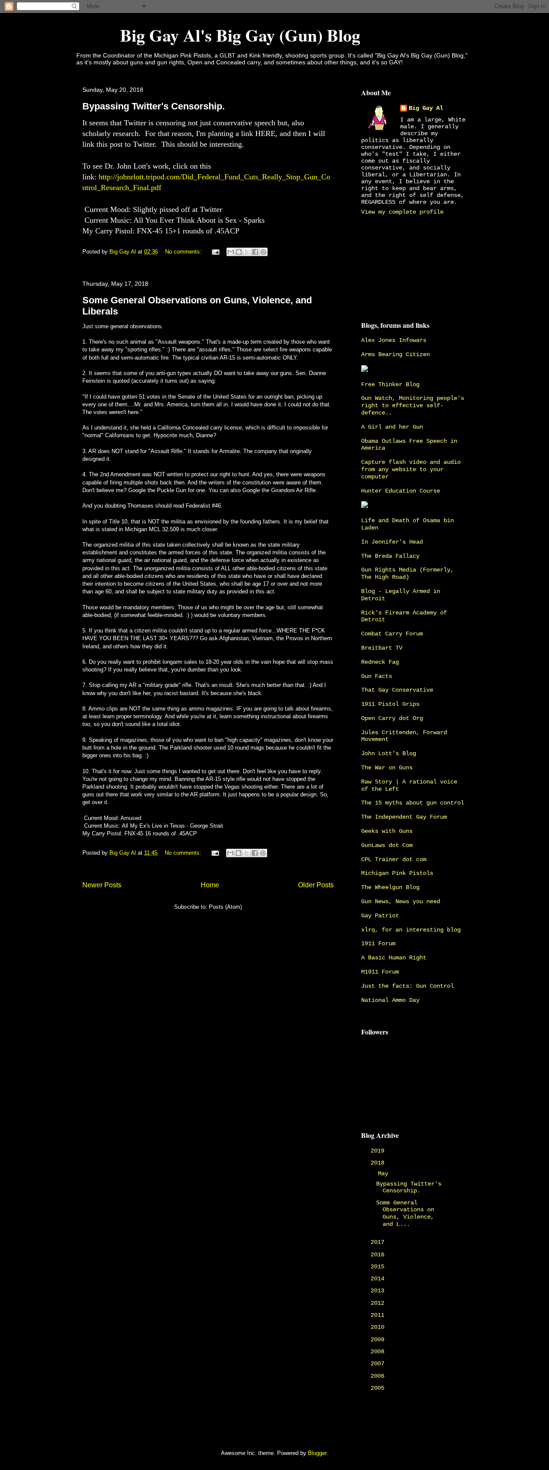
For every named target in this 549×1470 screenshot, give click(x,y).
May (385, 1173)
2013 (379, 1290)
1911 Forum (378, 943)
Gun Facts (376, 676)
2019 (379, 1150)
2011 (379, 1315)
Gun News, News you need (400, 901)
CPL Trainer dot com (393, 859)
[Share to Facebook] (255, 252)
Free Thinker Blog (390, 384)
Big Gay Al (426, 108)
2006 (379, 1376)
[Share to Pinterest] (263, 252)
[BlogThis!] (239, 252)
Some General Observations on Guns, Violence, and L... (405, 1213)
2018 (379, 1162)
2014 (379, 1278)
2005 (379, 1388)
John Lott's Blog (388, 753)
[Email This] (230, 252)
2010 (379, 1327)
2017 (379, 1242)
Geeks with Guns (387, 831)
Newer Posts (101, 885)
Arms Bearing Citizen (395, 354)
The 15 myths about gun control (412, 802)
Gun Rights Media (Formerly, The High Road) (407, 573)
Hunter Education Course (400, 490)
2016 (379, 1254)
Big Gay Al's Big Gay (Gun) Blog (217, 35)
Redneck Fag (380, 662)
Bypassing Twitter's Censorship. (153, 106)
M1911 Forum (380, 971)
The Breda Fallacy (390, 556)
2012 (379, 1303)
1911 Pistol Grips (390, 704)
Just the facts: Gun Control (407, 986)
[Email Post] (215, 251)
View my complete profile (402, 212)
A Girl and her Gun (392, 426)
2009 (379, 1339)
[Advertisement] (399, 266)
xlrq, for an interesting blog (411, 929)
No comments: (184, 251)
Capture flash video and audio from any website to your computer (411, 469)
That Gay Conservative (397, 690)
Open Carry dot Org (392, 718)
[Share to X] (247, 252)
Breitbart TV (381, 647)
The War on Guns (387, 767)
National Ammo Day (390, 1000)
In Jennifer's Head (392, 541)
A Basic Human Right (393, 957)
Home (210, 885)
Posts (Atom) (225, 907)
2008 (379, 1351)
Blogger (317, 1453)
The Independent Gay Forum (404, 817)
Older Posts (316, 885)
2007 (379, 1363)
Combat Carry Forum (392, 633)
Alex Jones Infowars (393, 340)
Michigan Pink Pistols (397, 873)
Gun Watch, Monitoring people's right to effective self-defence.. (412, 405)
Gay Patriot (380, 915)
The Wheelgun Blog (390, 887)
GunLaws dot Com (387, 845)
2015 (379, 1266)
